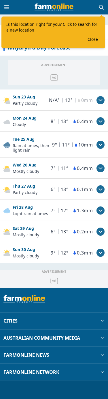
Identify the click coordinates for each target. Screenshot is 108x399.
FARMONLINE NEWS (26, 355)
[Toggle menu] (6, 7)
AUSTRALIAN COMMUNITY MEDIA (41, 338)
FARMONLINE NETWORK (31, 372)
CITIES (10, 321)
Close (93, 39)
